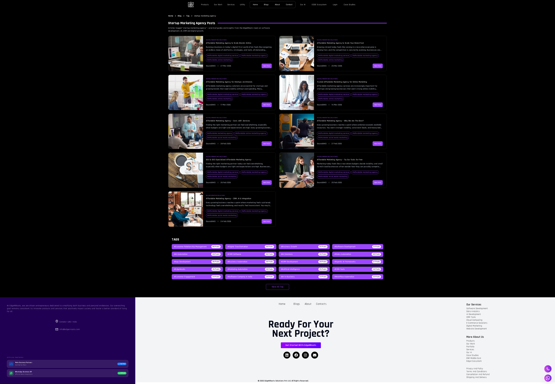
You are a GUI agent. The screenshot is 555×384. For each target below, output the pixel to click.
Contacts (321, 304)
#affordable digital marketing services (222, 55)
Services (231, 4)
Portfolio (470, 346)
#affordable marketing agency (254, 55)
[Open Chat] (548, 378)
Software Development (477, 308)
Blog (179, 16)
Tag (187, 16)
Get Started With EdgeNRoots (300, 345)
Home (255, 4)
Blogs (266, 4)
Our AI (302, 4)
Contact (289, 4)
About (277, 4)
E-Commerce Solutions (476, 323)
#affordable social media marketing (221, 138)
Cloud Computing (474, 320)
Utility (242, 4)
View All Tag (277, 286)
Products (205, 4)
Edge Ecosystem (474, 361)
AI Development (473, 314)
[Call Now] (548, 369)
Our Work (218, 4)
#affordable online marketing (219, 60)
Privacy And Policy (474, 368)
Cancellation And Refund (478, 374)
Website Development (476, 328)
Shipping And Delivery (476, 377)
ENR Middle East (473, 358)
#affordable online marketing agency (250, 133)
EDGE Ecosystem (319, 4)
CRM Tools (471, 317)
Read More (266, 66)
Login (335, 4)
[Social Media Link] (286, 355)
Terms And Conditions (476, 371)
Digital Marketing (474, 325)
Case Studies (349, 4)
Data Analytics (473, 311)
